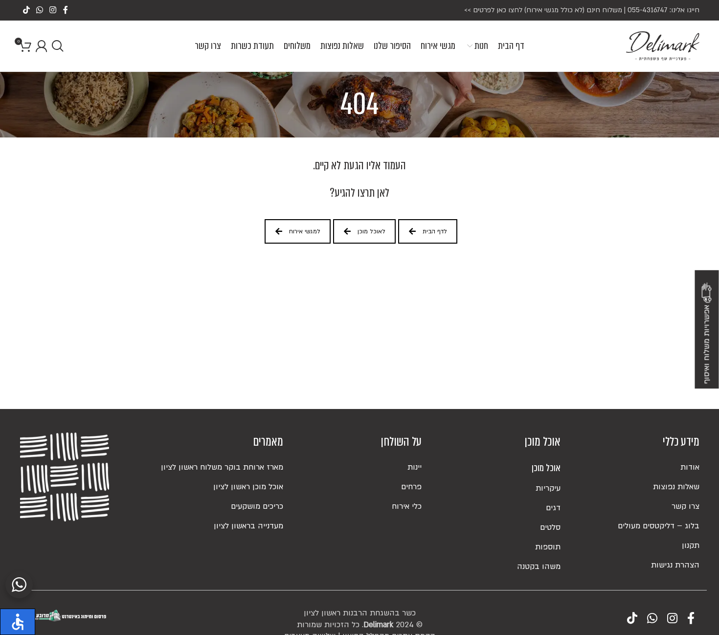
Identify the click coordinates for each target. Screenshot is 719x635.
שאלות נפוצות (676, 486)
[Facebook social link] (65, 10)
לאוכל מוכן (371, 231)
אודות (689, 467)
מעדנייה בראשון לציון (248, 526)
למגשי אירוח (304, 231)
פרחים (411, 486)
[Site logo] (662, 45)
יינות (414, 467)
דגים (553, 507)
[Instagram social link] (53, 10)
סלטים (550, 527)
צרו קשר (685, 506)
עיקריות (548, 488)
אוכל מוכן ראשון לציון (248, 486)
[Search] (57, 46)
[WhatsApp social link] (39, 10)
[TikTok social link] (26, 10)
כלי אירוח (407, 506)
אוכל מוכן (546, 468)
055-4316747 (648, 10)
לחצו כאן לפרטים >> (493, 10)
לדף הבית (435, 231)
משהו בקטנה (539, 566)
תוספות (548, 547)
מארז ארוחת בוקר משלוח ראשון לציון (222, 467)
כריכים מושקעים (257, 506)
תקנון (690, 545)
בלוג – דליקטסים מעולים (658, 526)
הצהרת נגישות (675, 565)
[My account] (41, 46)
